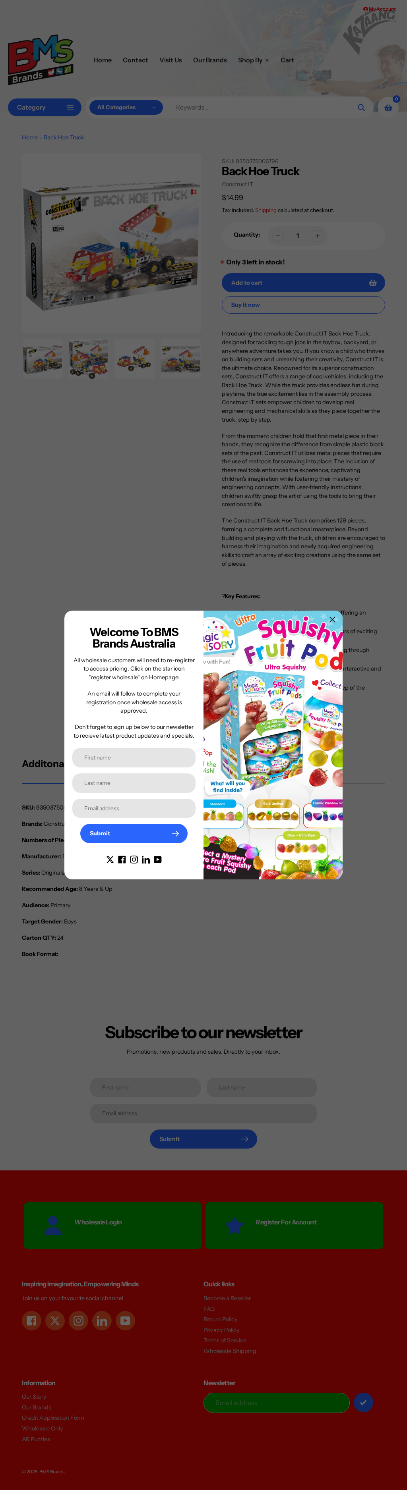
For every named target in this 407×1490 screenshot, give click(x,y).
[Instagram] (134, 859)
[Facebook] (122, 859)
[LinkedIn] (146, 859)
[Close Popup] (332, 620)
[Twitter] (110, 859)
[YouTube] (158, 859)
